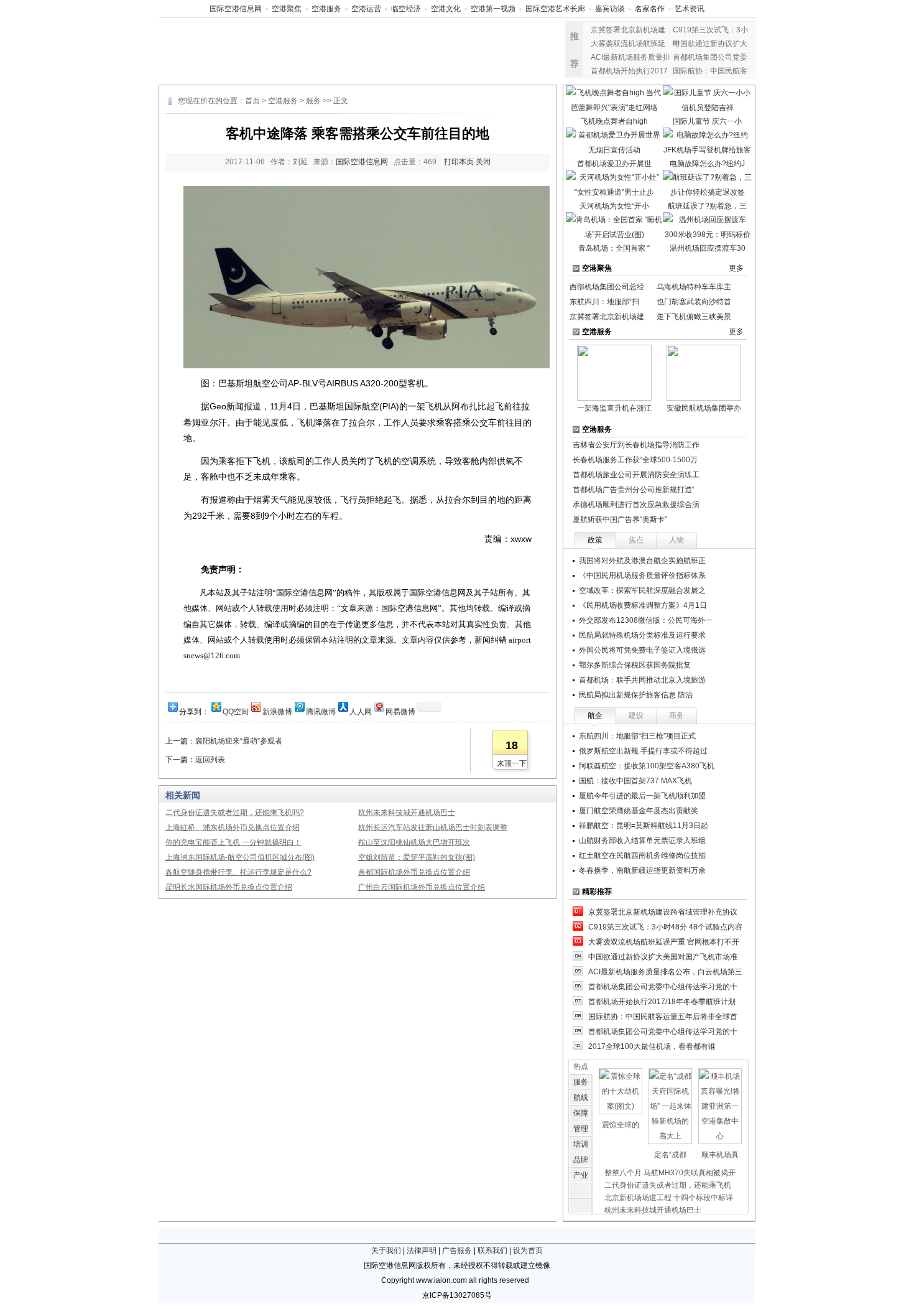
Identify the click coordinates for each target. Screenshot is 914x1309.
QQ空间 (236, 710)
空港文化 (446, 8)
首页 (252, 100)
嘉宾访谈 (610, 8)
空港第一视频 (493, 8)
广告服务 (457, 1250)
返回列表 (210, 759)
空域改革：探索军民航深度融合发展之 (642, 590)
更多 (736, 268)
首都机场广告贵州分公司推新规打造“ (634, 489)
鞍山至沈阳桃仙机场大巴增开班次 (414, 842)
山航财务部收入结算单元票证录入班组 (642, 840)
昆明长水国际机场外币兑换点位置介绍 (228, 887)
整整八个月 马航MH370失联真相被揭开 (670, 1172)
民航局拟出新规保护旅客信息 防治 (636, 695)
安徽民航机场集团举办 (704, 408)
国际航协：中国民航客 (710, 71)
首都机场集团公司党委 (710, 57)
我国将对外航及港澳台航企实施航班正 (642, 560)
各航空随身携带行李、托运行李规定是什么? (238, 872)
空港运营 (366, 8)
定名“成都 (670, 1154)
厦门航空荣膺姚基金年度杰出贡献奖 (638, 810)
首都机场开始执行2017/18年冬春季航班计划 (662, 1001)
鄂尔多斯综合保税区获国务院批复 (635, 665)
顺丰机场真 (720, 1154)
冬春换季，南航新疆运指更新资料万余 (642, 870)
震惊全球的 (620, 1124)
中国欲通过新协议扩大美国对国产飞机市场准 (662, 957)
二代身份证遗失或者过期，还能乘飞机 (667, 1185)
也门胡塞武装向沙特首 (694, 301)
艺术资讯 (689, 8)
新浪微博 (277, 710)
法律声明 (421, 1250)
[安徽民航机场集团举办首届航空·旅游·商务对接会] (704, 372)
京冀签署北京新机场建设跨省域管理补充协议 (662, 912)
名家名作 (650, 8)
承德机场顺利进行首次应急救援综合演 (636, 504)
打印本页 (459, 161)
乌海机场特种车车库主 (694, 286)
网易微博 (400, 710)
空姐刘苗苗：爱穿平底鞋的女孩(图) (416, 857)
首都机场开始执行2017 (629, 71)
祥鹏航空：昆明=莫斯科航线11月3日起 (643, 825)
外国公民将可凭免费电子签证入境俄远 (642, 650)
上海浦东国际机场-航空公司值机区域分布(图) (240, 857)
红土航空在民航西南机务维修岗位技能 (642, 855)
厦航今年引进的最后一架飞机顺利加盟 (642, 795)
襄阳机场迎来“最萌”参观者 (238, 741)
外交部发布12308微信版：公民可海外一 (646, 620)
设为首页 (528, 1250)
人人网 (360, 710)
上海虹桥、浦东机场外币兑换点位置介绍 (232, 827)
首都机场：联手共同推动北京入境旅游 (642, 680)
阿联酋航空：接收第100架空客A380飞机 (646, 766)
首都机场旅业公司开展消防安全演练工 (636, 474)
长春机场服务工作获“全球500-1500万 (635, 459)
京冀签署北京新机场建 (628, 30)
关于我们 (386, 1250)
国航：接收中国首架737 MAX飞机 (635, 780)
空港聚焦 (287, 8)
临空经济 (406, 8)
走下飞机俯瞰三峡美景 (694, 316)
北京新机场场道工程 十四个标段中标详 (668, 1197)
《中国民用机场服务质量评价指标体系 (642, 575)
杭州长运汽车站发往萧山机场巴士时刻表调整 (432, 827)
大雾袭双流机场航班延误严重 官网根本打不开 (663, 942)
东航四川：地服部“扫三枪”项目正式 (637, 736)
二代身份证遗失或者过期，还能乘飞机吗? (234, 812)
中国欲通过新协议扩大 (710, 43)
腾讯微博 (321, 710)
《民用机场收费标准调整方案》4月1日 (643, 605)
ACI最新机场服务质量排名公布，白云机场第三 (665, 971)
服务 (313, 100)
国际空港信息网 (236, 8)
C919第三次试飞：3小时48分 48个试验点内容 (665, 927)
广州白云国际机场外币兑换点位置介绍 (421, 887)
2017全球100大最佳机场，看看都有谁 (652, 1046)
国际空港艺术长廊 (555, 8)
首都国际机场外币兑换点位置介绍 (414, 872)
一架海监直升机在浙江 (614, 408)
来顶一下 (512, 763)
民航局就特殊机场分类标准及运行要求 (642, 635)
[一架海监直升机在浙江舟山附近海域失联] (614, 372)
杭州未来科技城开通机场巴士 (406, 812)
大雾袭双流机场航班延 (628, 43)
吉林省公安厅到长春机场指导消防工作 (636, 444)
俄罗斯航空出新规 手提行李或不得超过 (643, 751)
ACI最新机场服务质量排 (630, 57)
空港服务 (326, 8)
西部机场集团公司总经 (607, 286)
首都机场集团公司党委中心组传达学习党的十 (662, 986)
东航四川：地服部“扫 (604, 301)
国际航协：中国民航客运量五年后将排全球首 (662, 1016)
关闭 (483, 161)
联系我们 (492, 1250)
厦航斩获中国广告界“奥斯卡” (620, 519)
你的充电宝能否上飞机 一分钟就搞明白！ (233, 842)
